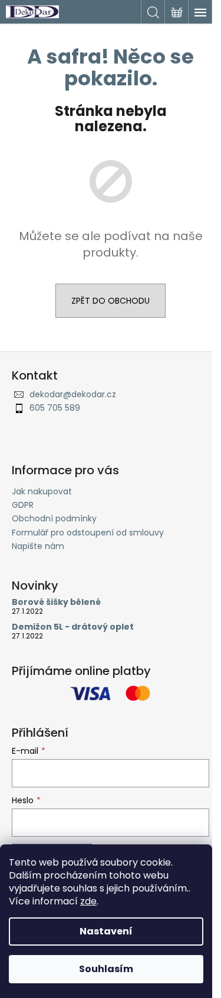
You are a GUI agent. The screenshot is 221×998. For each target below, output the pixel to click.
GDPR (23, 505)
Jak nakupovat (42, 491)
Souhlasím (106, 969)
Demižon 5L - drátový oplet (73, 627)
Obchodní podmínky (54, 518)
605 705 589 (54, 408)
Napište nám (38, 546)
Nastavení (106, 931)
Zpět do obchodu (110, 301)
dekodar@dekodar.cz (72, 394)
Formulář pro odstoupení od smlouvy (88, 532)
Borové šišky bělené (56, 602)
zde (88, 901)
